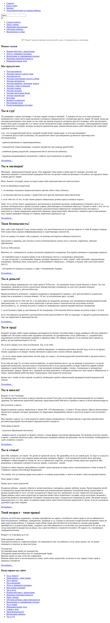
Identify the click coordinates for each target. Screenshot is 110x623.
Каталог (10, 8)
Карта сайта (11, 6)
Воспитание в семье (15, 32)
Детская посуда (13, 76)
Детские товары (13, 88)
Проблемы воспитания (16, 27)
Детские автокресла (15, 81)
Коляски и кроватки (15, 100)
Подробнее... (7, 160)
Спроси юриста (13, 22)
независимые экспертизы (46, 40)
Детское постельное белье (18, 93)
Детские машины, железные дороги (22, 83)
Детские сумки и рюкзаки (18, 86)
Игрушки (10, 98)
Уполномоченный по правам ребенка (23, 10)
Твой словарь (12, 24)
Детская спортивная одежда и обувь (22, 78)
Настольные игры (14, 103)
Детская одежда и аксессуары (19, 74)
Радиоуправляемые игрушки (19, 105)
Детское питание (14, 91)
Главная (10, 3)
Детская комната (14, 71)
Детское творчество (15, 95)
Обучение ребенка (14, 29)
